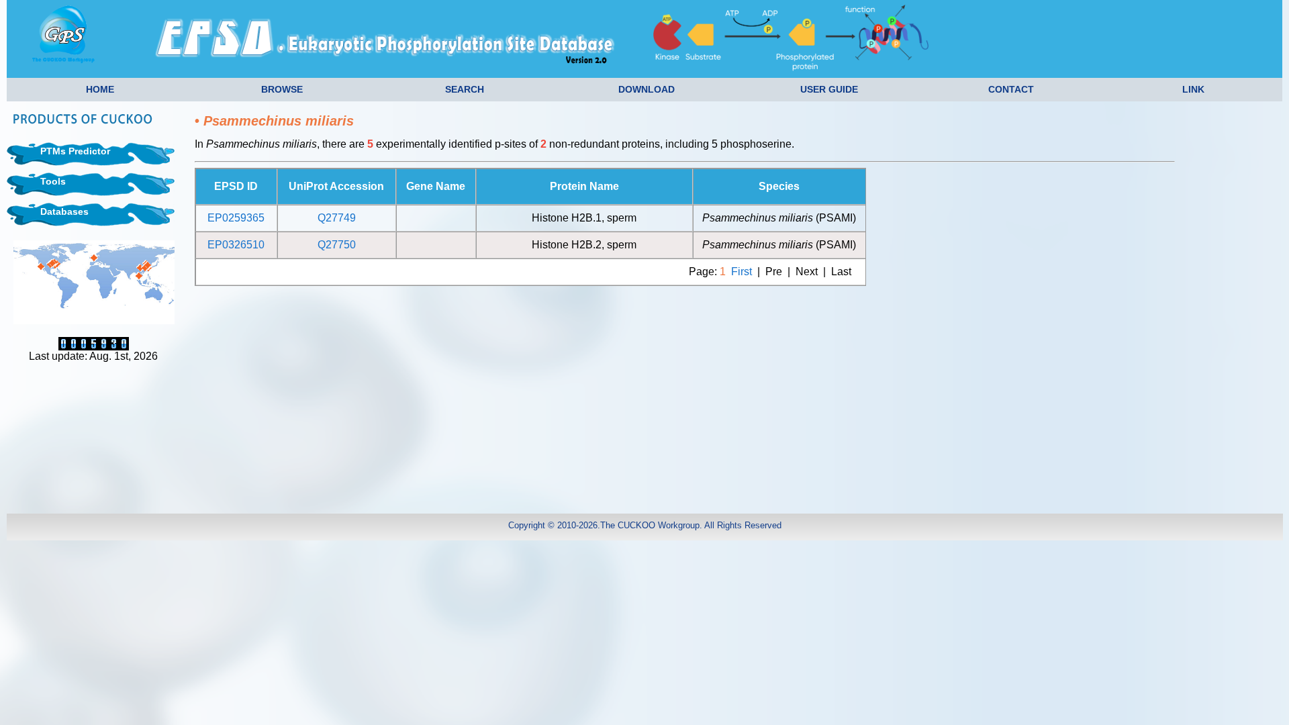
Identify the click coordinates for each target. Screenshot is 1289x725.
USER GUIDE (829, 89)
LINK (1193, 89)
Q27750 (337, 244)
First (741, 271)
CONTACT (1011, 89)
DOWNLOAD (646, 89)
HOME (100, 89)
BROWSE (282, 89)
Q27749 (337, 218)
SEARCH (464, 89)
